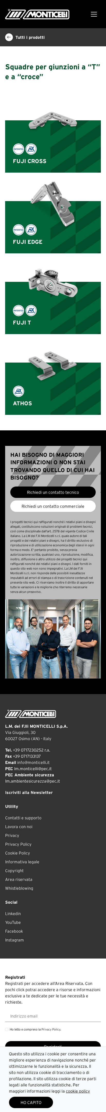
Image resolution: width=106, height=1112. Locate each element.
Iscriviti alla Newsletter (29, 792)
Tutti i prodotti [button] (30, 37)
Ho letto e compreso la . (35, 1029)
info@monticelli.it (33, 762)
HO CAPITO (31, 1102)
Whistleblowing (19, 888)
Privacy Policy (18, 844)
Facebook (14, 931)
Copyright (14, 870)
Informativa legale (22, 861)
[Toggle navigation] (94, 14)
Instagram (14, 940)
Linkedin (13, 913)
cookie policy (78, 1091)
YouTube (13, 922)
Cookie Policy (17, 853)
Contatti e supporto (23, 817)
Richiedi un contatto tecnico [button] (53, 492)
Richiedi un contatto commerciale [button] (53, 506)
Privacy (12, 835)
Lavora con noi (18, 826)
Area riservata (18, 879)
